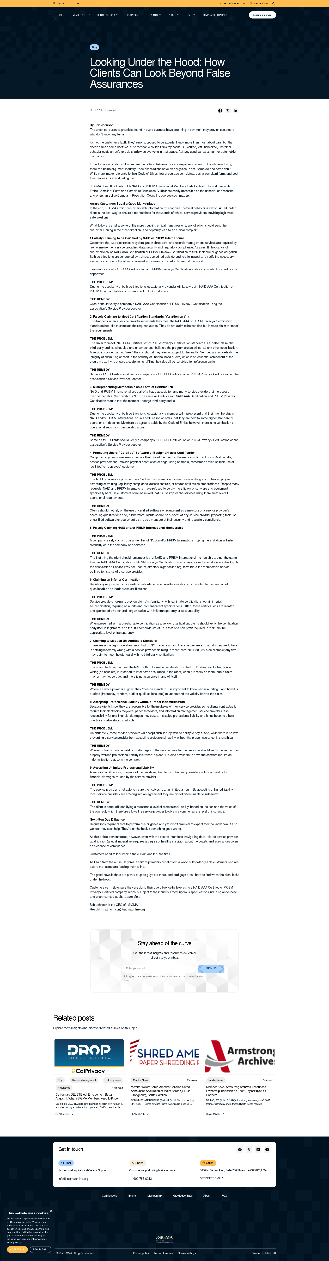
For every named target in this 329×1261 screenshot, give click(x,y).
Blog (94, 47)
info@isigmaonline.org (73, 1179)
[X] (228, 110)
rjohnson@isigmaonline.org (126, 909)
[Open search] (273, 3)
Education (132, 15)
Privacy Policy (14, 1243)
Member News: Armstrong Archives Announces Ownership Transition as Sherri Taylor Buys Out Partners (236, 1091)
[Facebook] (220, 110)
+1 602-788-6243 (140, 1179)
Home (60, 15)
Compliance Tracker (215, 15)
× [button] (51, 1211)
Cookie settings (187, 1253)
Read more (63, 1114)
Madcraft (270, 1253)
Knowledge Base (183, 1196)
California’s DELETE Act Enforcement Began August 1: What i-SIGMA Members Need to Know (87, 1097)
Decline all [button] (40, 1249)
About (172, 15)
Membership (79, 15)
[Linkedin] (235, 110)
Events (153, 15)
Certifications (106, 15)
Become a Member (262, 15)
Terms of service (163, 1253)
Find (189, 15)
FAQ (224, 1196)
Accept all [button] (17, 1249)
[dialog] (29, 1232)
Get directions (210, 1178)
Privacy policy (141, 1253)
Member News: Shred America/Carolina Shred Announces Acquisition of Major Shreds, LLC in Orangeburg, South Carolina (160, 1091)
